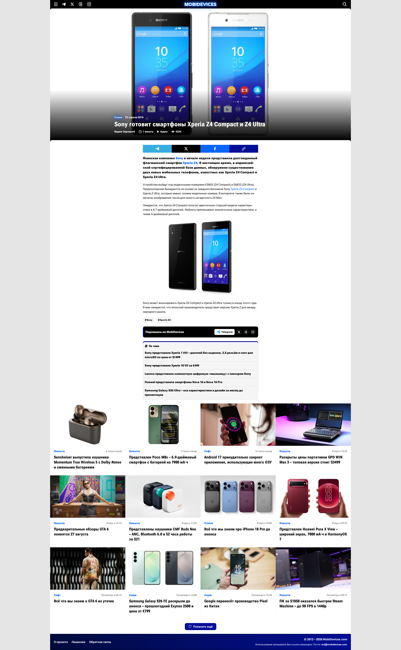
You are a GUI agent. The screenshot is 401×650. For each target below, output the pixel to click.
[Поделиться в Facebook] (214, 149)
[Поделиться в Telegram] (157, 149)
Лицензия (78, 642)
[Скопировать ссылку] (243, 149)
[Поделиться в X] (186, 149)
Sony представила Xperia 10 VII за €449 (172, 365)
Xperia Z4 (190, 163)
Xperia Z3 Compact (242, 189)
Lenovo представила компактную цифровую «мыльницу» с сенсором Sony (198, 373)
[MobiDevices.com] (200, 4)
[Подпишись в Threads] (80, 4)
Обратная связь (100, 642)
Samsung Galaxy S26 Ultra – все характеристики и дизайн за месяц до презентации (194, 392)
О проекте (61, 642)
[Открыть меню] (56, 4)
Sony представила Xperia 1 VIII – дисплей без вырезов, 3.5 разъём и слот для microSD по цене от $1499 (199, 355)
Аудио (164, 131)
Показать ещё (203, 626)
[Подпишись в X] (72, 4)
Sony (179, 158)
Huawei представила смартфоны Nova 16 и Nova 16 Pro (183, 382)
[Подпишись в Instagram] (89, 4)
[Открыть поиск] (345, 4)
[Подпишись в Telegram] (64, 4)
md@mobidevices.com (334, 644)
